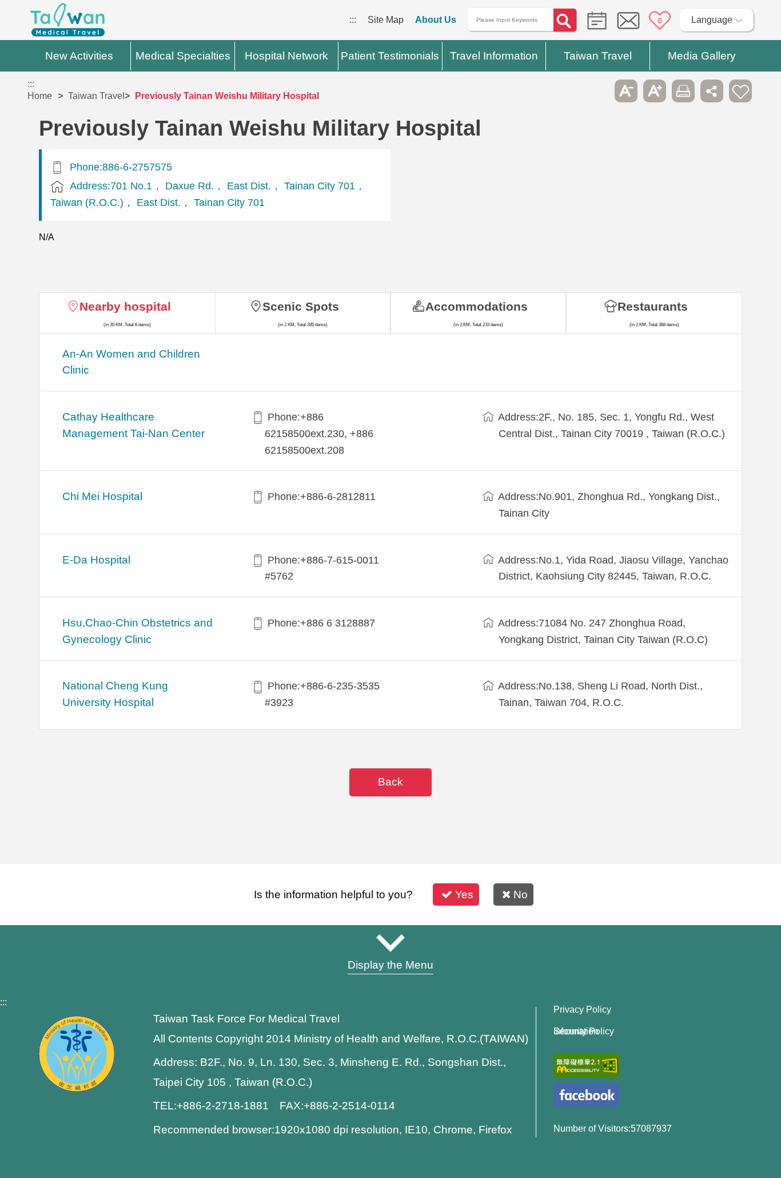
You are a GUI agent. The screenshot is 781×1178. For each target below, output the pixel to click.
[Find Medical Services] (594, 20)
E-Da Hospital (96, 560)
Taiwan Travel (96, 96)
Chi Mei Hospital (102, 496)
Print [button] (683, 91)
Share (711, 91)
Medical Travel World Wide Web (67, 23)
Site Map (386, 20)
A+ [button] (654, 91)
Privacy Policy (582, 1010)
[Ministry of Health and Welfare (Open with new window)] (76, 1089)
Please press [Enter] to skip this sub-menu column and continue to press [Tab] (597, 91)
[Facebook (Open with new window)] (586, 1094)
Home (39, 96)
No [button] (520, 895)
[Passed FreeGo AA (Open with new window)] (586, 1065)
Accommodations (476, 306)
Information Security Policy (583, 1031)
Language (711, 20)
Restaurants (652, 306)
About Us (435, 20)
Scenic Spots (300, 306)
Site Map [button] (390, 943)
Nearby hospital (125, 306)
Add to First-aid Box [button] (740, 91)
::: (352, 20)
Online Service (628, 20)
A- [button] (626, 91)
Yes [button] (464, 895)
